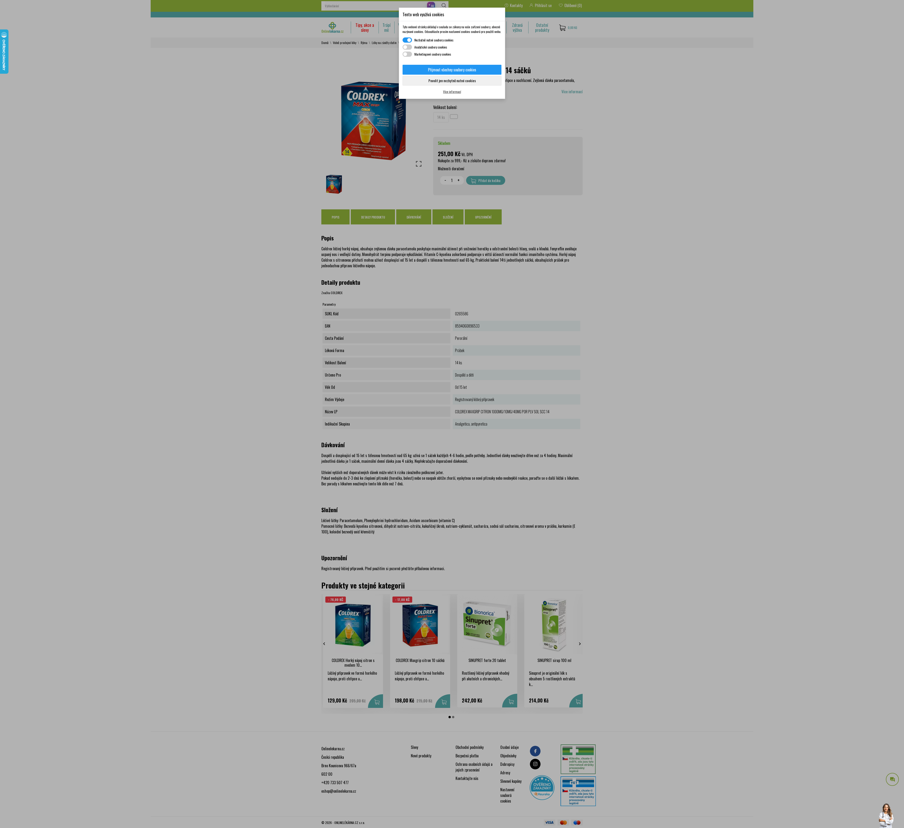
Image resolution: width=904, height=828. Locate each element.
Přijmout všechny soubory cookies (452, 70)
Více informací (452, 91)
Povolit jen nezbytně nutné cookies (452, 80)
